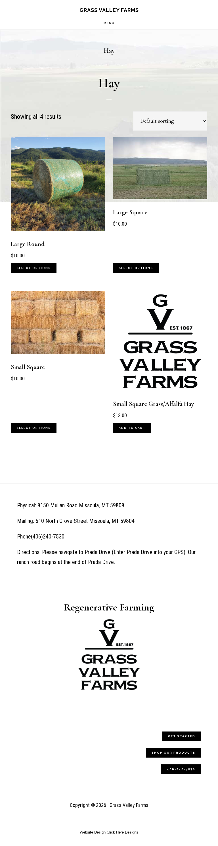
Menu (109, 23)
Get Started (181, 736)
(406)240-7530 (47, 536)
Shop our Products (173, 752)
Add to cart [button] (132, 427)
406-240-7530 (181, 769)
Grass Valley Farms (109, 10)
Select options (33, 268)
